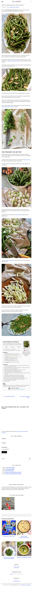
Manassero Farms (27, 159)
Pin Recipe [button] (27, 350)
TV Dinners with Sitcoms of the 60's (13, 60)
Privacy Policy (16, 566)
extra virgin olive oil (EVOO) (13, 356)
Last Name (4, 442)
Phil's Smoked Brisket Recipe (9, 396)
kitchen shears (19, 214)
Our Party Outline (16, 581)
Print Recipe (27, 348)
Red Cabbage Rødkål (11, 467)
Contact (16, 580)
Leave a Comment (15, 7)
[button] (24, 354)
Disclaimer (16, 567)
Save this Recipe (27, 352)
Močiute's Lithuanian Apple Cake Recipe (13, 472)
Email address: (4, 447)
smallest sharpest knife (10, 260)
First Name (4, 438)
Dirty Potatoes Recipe (10, 470)
